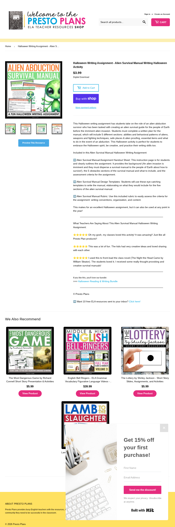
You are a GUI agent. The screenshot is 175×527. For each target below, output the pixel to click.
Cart (163, 22)
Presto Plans (19, 524)
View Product (30, 393)
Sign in (147, 14)
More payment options (86, 107)
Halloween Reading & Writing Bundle (98, 281)
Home (8, 46)
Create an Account (162, 14)
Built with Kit (142, 510)
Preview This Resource (33, 143)
